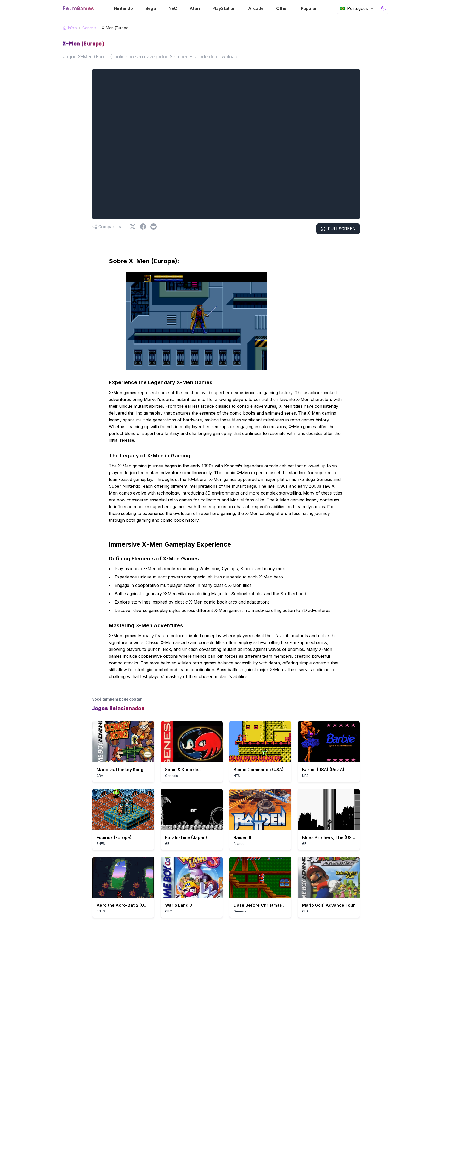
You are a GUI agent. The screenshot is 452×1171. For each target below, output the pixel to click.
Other (282, 8)
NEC (172, 8)
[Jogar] (123, 742)
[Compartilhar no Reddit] (153, 226)
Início (72, 28)
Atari (195, 8)
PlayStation (224, 8)
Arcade (256, 8)
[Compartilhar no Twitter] (132, 226)
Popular (309, 8)
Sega (150, 8)
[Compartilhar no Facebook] (143, 226)
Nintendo (123, 8)
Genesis (89, 28)
